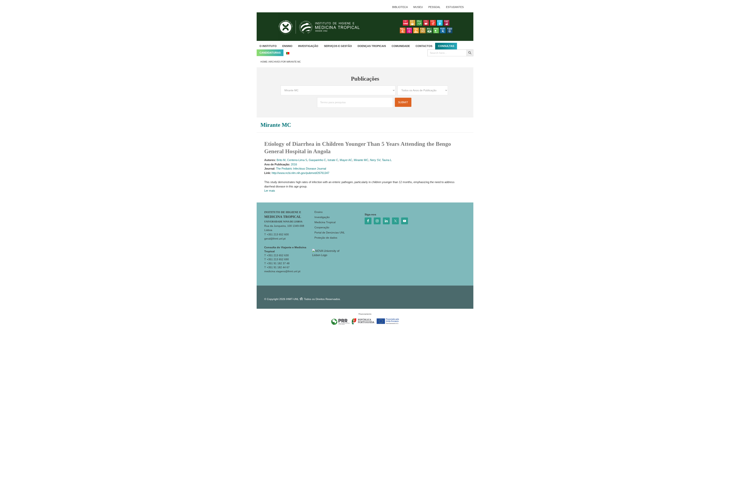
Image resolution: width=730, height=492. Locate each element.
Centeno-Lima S (297, 160)
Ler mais (269, 190)
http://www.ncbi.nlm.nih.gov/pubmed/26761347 (300, 173)
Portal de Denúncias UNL (329, 232)
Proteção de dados (325, 237)
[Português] (287, 52)
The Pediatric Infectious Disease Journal (301, 168)
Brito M (281, 160)
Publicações (365, 78)
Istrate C (333, 160)
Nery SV (375, 160)
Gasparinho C (317, 160)
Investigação (322, 217)
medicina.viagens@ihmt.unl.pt (282, 271)
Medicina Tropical (325, 222)
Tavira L (387, 160)
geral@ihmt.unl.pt (275, 238)
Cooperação (321, 227)
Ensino (318, 211)
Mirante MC (361, 160)
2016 (294, 164)
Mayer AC (346, 160)
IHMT (322, 26)
